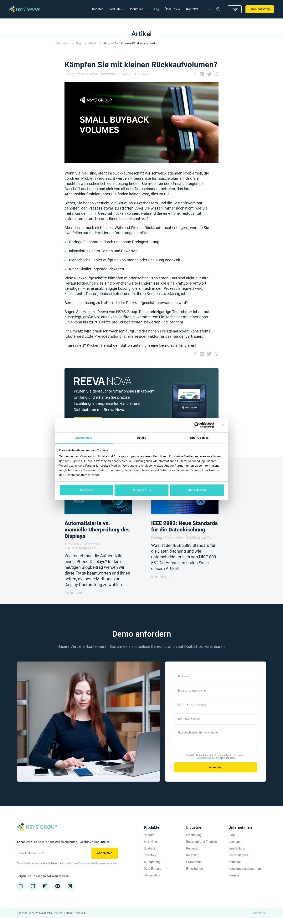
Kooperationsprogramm (245, 868)
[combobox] (181, 704)
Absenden (215, 767)
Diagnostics (152, 875)
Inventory (150, 855)
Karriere (234, 875)
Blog (156, 9)
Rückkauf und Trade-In (201, 842)
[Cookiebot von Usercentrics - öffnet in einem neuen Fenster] (197, 425)
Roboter (97, 9)
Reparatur (192, 848)
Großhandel (194, 862)
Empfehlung (237, 848)
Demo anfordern (260, 9)
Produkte (114, 9)
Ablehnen (86, 490)
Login (235, 9)
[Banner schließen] (222, 425)
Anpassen (139, 490)
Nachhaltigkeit (238, 855)
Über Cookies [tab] (199, 437)
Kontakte (192, 9)
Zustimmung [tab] (83, 437)
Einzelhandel (194, 868)
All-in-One (150, 842)
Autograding (152, 862)
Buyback (150, 848)
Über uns (171, 9)
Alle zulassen (197, 490)
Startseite (62, 43)
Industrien (136, 9)
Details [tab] (141, 437)
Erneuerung (194, 835)
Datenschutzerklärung (208, 758)
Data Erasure (152, 868)
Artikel (92, 43)
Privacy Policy (258, 912)
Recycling (192, 855)
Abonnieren (104, 853)
